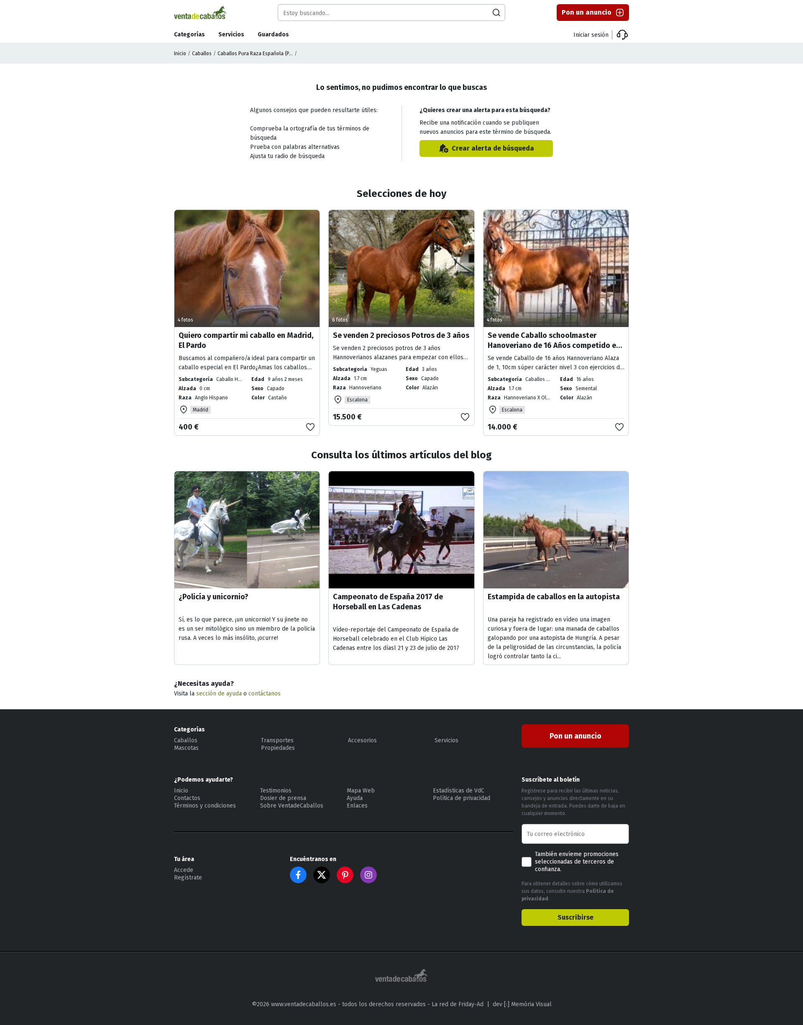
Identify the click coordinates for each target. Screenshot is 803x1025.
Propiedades (278, 747)
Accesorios (362, 740)
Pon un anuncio (586, 12)
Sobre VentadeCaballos (291, 805)
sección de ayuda (219, 693)
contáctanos (264, 693)
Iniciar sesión (591, 34)
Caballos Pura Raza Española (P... (255, 53)
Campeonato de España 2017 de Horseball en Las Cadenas (388, 601)
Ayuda (355, 798)
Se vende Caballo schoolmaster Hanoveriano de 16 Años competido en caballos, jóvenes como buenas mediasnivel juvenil (554, 350)
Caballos (202, 53)
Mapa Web (361, 790)
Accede (183, 870)
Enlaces (357, 805)
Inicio (180, 53)
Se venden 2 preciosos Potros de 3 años (401, 335)
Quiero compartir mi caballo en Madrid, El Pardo (246, 340)
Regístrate (188, 877)
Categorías (189, 34)
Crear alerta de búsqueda (493, 148)
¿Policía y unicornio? (213, 596)
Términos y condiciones (205, 805)
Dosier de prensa (283, 798)
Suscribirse (575, 917)
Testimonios (276, 790)
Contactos (187, 798)
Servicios (231, 34)
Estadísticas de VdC (458, 790)
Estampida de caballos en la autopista (554, 596)
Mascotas (186, 747)
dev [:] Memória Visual (522, 1004)
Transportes (277, 740)
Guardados (273, 34)
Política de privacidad (461, 798)
